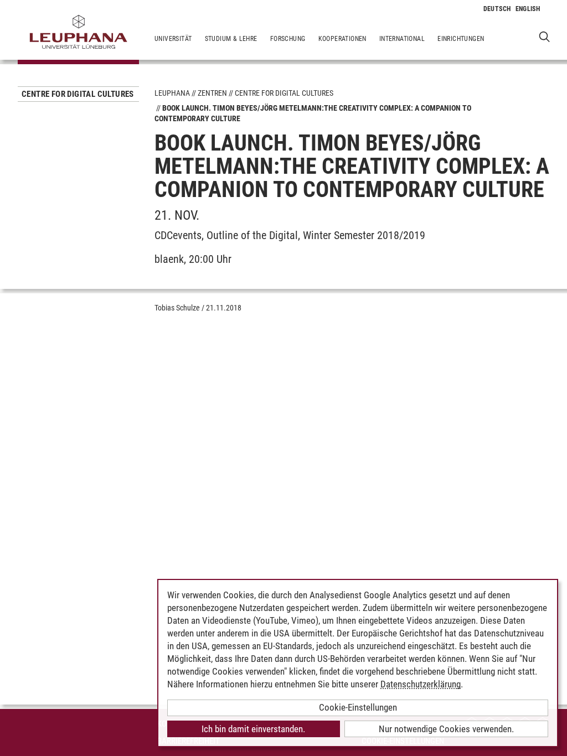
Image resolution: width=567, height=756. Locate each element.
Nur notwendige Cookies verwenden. (446, 728)
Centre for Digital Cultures (78, 94)
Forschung (288, 39)
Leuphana (172, 93)
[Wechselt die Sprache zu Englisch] (528, 9)
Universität (173, 39)
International (402, 39)
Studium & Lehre (231, 39)
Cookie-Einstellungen (358, 707)
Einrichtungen (460, 39)
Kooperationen (342, 39)
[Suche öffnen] (544, 36)
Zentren (212, 93)
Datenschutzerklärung (420, 684)
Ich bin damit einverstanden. (253, 728)
